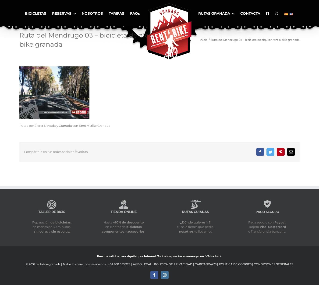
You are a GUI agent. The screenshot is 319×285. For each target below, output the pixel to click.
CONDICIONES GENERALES (273, 264)
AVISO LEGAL (142, 264)
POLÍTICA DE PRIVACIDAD (173, 264)
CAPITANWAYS (206, 264)
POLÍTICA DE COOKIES (235, 264)
